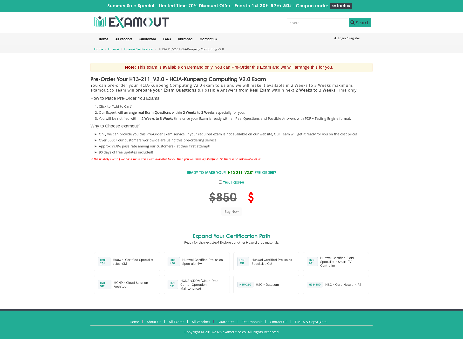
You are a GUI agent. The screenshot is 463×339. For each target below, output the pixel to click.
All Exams (176, 321)
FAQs (167, 39)
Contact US (278, 321)
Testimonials (252, 321)
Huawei (113, 49)
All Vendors (124, 39)
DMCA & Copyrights (311, 321)
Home (103, 39)
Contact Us (208, 39)
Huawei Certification (138, 49)
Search (362, 23)
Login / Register (348, 38)
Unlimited (185, 39)
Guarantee (147, 39)
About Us (154, 321)
